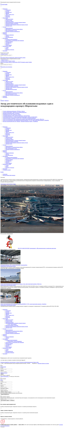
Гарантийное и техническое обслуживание (15, 40)
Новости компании (10, 34)
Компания (5, 8)
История (7, 11)
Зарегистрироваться (5, 394)
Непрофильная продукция (11, 89)
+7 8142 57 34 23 (4, 54)
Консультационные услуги (11, 30)
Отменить (12, 400)
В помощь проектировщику (11, 39)
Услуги (4, 26)
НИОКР (7, 13)
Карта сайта (36, 362)
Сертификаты (8, 42)
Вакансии (8, 15)
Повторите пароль (4, 388)
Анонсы (7, 36)
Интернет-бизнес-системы (43, 363)
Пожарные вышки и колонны (12, 23)
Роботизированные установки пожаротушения (16, 22)
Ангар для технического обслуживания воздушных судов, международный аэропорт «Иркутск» (21, 283)
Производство (9, 12)
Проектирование (9, 28)
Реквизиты (8, 16)
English (5, 4)
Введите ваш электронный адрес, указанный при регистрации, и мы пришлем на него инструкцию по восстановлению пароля (27, 397)
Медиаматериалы (9, 37)
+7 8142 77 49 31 (11, 61)
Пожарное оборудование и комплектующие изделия (17, 24)
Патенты (7, 43)
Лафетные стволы (9, 19)
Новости (5, 33)
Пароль (2, 370)
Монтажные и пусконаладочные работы (14, 29)
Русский (2, 4)
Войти (2, 374)
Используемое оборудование (9, 175)
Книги (7, 48)
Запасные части (9, 25)
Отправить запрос (21, 57)
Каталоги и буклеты (10, 49)
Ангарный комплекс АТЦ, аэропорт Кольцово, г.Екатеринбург (13, 265)
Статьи (7, 47)
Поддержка (5, 38)
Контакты (5, 50)
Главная (2, 100)
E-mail (1, 367)
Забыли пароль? (3, 372)
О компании (8, 10)
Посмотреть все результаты (6, 66)
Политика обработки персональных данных (9, 362)
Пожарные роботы (9, 21)
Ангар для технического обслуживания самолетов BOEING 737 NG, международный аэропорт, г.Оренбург (23, 304)
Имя (1, 383)
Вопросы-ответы (9, 41)
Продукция (5, 17)
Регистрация (3, 366)
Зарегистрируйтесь (4, 376)
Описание (5, 174)
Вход (1, 379)
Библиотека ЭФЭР (7, 46)
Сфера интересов (4, 390)
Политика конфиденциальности (26, 362)
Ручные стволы (9, 20)
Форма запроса (9, 45)
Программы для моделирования (15, 341)
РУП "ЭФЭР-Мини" (12, 324)
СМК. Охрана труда (10, 14)
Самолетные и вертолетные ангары (8, 183)
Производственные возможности (13, 31)
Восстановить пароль (5, 400)
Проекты (5, 32)
